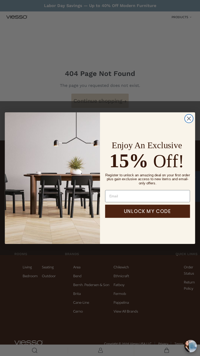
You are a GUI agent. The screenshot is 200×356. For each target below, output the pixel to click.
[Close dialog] (189, 118)
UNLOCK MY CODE (147, 211)
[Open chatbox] (190, 346)
